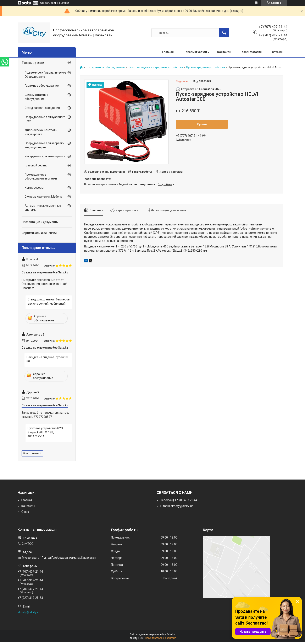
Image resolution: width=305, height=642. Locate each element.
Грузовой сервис (36, 165)
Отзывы (277, 52)
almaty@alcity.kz (29, 612)
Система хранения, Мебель (43, 196)
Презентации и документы (40, 222)
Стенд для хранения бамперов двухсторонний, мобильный (49, 301)
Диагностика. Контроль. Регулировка (41, 132)
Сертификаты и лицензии (39, 233)
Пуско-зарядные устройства (205, 67)
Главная (168, 52)
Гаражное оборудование (108, 67)
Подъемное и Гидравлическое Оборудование (45, 74)
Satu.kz (171, 634)
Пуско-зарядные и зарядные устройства (155, 67)
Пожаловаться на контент (160, 638)
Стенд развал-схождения (42, 107)
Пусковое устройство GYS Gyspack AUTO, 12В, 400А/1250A (45, 432)
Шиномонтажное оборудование (36, 97)
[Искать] (224, 32)
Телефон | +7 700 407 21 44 (178, 500)
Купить (202, 124)
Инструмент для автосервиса (45, 156)
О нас (25, 511)
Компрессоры (34, 187)
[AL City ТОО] (34, 32)
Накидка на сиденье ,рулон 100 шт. (48, 359)
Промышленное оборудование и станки (41, 176)
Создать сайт (48, 2)
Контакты (224, 52)
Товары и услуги (195, 52)
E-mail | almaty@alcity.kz (176, 506)
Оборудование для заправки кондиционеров (44, 145)
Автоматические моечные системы (43, 208)
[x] (90, 261)
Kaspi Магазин (252, 52)
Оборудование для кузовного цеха (45, 119)
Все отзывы (31, 453)
